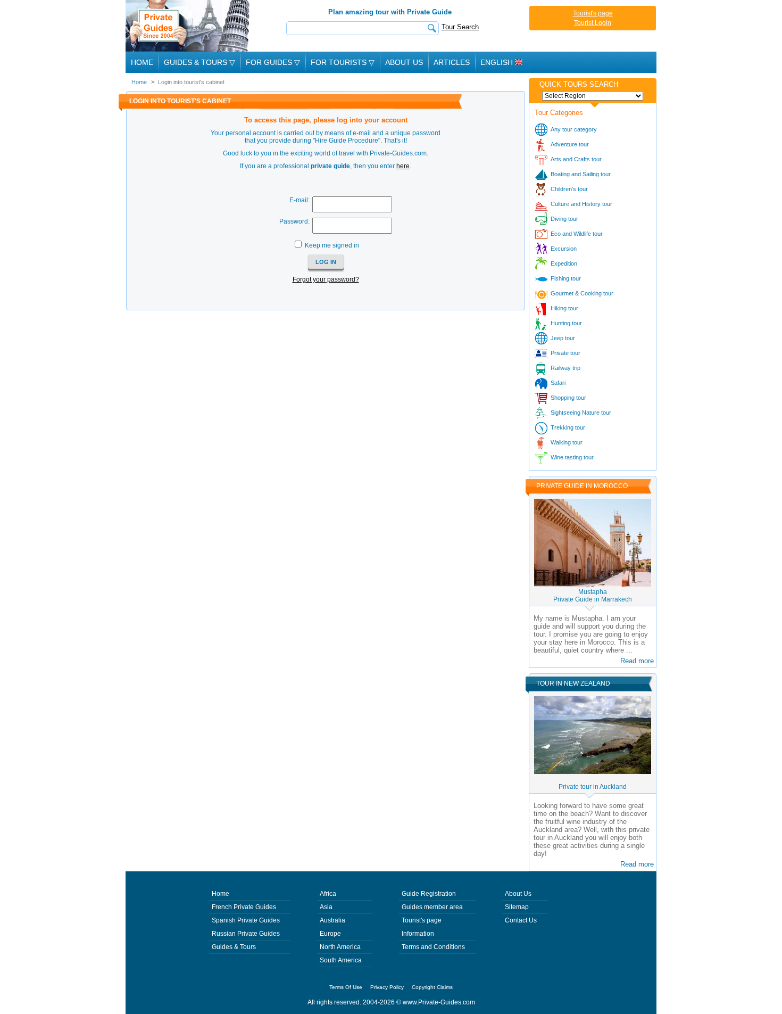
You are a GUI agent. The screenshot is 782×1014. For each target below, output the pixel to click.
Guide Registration (429, 893)
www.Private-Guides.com (439, 1002)
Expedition (564, 263)
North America (340, 947)
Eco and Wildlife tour (577, 233)
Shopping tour (568, 397)
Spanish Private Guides (246, 920)
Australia (332, 920)
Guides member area (432, 907)
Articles (452, 62)
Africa (328, 893)
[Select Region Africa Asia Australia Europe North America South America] (592, 96)
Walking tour (567, 442)
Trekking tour (568, 427)
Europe (330, 933)
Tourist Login (592, 23)
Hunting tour (566, 323)
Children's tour (569, 189)
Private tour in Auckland (593, 786)
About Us (404, 62)
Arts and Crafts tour (576, 159)
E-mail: (299, 200)
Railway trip (565, 368)
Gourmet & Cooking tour (582, 293)
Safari (558, 383)
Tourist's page (593, 13)
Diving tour (564, 219)
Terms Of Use (345, 987)
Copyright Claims (432, 987)
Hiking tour (564, 308)
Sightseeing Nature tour (581, 412)
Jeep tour (563, 338)
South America (341, 960)
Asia (326, 907)
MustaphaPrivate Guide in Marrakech (592, 595)
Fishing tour (566, 278)
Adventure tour (570, 144)
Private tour (565, 353)
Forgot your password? (326, 279)
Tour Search (460, 27)
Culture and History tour (581, 204)
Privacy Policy (387, 987)
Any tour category (574, 129)
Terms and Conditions (433, 947)
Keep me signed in (332, 245)
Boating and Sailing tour (581, 174)
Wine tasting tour (572, 457)
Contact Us (521, 920)
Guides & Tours (234, 947)
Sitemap (517, 907)
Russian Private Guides (246, 933)
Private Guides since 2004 (189, 26)
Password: (294, 221)
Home (142, 62)
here (403, 166)
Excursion (564, 248)
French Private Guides (244, 907)
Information (418, 933)
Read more (637, 661)
